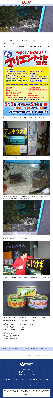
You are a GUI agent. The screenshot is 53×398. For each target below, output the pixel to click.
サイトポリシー (31, 394)
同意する (26, 394)
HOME (4, 5)
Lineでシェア (47, 355)
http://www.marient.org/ (8, 339)
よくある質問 (45, 379)
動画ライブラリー (20, 379)
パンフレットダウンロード (33, 379)
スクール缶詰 (32, 40)
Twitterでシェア (29, 355)
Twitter (22, 372)
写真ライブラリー (8, 379)
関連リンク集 (38, 394)
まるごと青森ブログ (10, 5)
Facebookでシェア (38, 355)
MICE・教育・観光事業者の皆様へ (19, 394)
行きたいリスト (34, 385)
